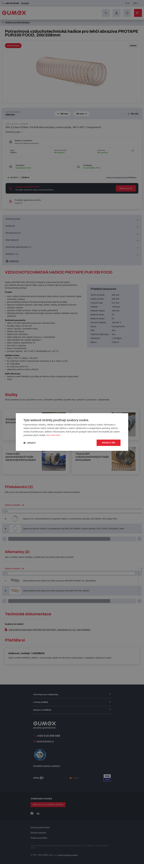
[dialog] (72, 432)
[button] (29, 442)
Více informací (53, 435)
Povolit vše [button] (108, 442)
